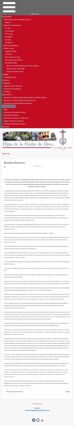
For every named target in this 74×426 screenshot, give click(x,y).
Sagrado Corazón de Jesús (12, 86)
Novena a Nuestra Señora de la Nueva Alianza (23, 66)
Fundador (5, 74)
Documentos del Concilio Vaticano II (15, 118)
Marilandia (7, 83)
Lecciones (8, 54)
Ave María (6, 92)
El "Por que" (9, 34)
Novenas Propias (11, 63)
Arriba (67, 391)
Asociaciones (6, 94)
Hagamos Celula (11, 51)
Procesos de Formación (14, 391)
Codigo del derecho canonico (13, 121)
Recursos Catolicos (8, 106)
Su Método (8, 42)
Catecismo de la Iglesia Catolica (14, 112)
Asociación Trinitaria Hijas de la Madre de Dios (19, 100)
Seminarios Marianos (10, 45)
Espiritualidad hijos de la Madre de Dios (17, 19)
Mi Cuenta (5, 127)
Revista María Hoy (9, 77)
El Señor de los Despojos (12, 89)
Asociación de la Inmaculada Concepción (17, 103)
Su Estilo (8, 40)
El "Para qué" (9, 31)
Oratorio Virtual (8, 48)
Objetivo (8, 22)
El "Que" (8, 28)
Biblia (5, 109)
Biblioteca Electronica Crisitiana (14, 124)
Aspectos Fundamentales (12, 25)
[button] (20, 7)
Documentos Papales (10, 115)
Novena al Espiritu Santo (15, 71)
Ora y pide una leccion (12, 57)
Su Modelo (8, 37)
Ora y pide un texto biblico (14, 60)
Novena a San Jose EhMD (16, 68)
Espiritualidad (6, 16)
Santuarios (5, 80)
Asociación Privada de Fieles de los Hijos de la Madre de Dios (24, 97)
